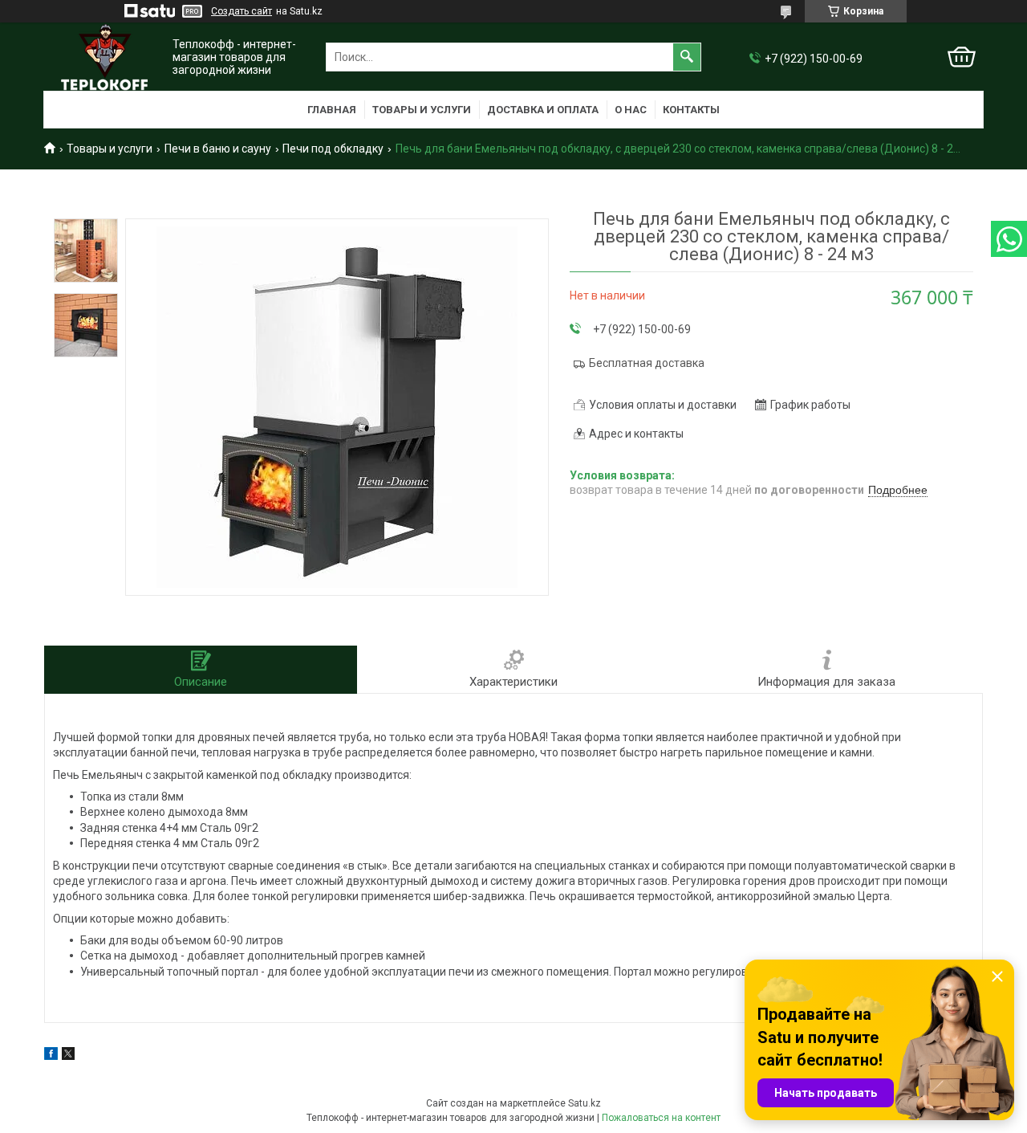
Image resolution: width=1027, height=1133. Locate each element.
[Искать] (686, 57)
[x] (68, 1055)
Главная (331, 110)
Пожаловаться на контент (661, 1117)
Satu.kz (584, 1103)
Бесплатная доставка (646, 363)
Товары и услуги (421, 110)
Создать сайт (241, 11)
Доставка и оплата (543, 110)
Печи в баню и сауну (217, 148)
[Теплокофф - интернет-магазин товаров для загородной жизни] (104, 57)
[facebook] (51, 1055)
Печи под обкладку (333, 148)
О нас (631, 110)
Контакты (691, 110)
